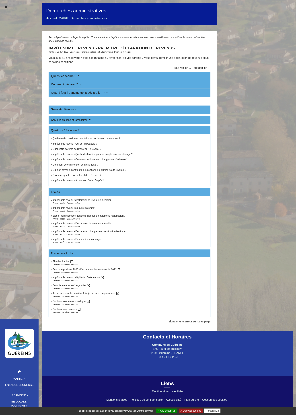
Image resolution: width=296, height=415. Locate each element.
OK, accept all (167, 410)
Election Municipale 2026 (167, 391)
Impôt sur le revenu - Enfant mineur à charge (77, 239)
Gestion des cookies (214, 399)
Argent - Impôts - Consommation (90, 37)
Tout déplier (201, 67)
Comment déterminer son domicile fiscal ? (75, 164)
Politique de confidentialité (146, 399)
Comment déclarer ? (65, 84)
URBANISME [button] (18, 395)
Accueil (51, 18)
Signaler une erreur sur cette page (189, 321)
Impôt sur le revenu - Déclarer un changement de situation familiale (89, 231)
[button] (19, 372)
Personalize (212, 410)
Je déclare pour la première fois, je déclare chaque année (86, 293)
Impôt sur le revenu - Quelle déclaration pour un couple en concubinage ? (93, 154)
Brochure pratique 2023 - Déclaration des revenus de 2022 (87, 269)
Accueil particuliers (59, 37)
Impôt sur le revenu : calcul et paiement (74, 208)
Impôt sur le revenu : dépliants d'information (78, 277)
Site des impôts (63, 261)
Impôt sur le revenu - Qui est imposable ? (75, 143)
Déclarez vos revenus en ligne (71, 301)
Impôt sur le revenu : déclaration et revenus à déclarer (140, 37)
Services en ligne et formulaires (69, 119)
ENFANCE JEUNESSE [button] (19, 384)
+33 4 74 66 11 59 (167, 357)
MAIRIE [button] (18, 378)
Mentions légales (116, 399)
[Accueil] (19, 343)
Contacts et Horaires (167, 337)
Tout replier (182, 67)
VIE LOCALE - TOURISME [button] (19, 403)
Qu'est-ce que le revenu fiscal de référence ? (77, 175)
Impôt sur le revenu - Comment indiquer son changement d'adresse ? (90, 159)
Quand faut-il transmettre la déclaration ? (78, 92)
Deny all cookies (191, 410)
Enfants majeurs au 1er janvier (71, 285)
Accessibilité (173, 399)
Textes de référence (62, 109)
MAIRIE (64, 18)
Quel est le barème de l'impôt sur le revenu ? (77, 149)
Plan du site (191, 399)
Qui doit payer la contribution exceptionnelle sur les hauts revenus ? (90, 170)
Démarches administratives (89, 18)
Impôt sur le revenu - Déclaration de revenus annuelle (82, 223)
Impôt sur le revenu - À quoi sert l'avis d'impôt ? (78, 180)
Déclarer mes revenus (67, 309)
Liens (167, 383)
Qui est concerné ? (64, 76)
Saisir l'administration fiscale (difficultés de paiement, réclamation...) (89, 215)
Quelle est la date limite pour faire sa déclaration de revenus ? (86, 138)
